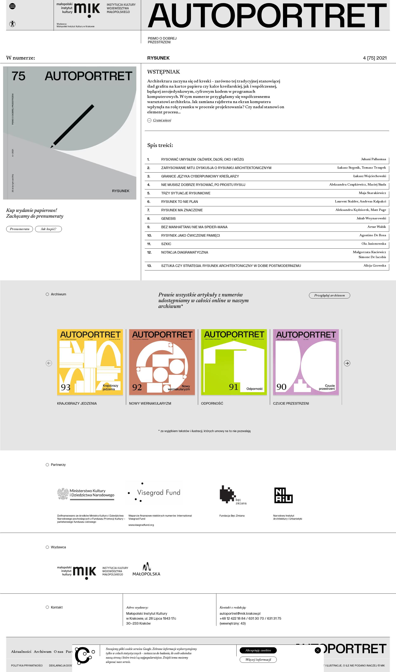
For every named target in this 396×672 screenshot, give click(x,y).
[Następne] (347, 363)
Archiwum (42, 652)
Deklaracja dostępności (67, 665)
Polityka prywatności (26, 665)
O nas (58, 652)
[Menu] (12, 6)
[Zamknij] (318, 650)
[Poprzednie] (49, 363)
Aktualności (21, 652)
